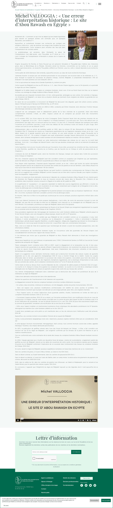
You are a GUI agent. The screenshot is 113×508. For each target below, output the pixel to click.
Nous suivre (83, 482)
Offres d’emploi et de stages (49, 485)
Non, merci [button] (6, 505)
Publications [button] (55, 3)
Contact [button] (79, 3)
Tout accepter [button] (106, 500)
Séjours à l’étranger (46, 481)
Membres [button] (46, 3)
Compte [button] (35, 5)
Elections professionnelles (70, 481)
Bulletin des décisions (69, 478)
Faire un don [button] (71, 3)
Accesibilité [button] (88, 3)
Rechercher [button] (83, 3)
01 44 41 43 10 (19, 488)
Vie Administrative (68, 485)
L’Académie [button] (38, 3)
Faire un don (86, 478)
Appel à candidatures (47, 478)
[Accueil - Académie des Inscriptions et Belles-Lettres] (27, 480)
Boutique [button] (63, 3)
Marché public (45, 492)
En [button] (40, 5)
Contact (43, 489)
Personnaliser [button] (94, 500)
